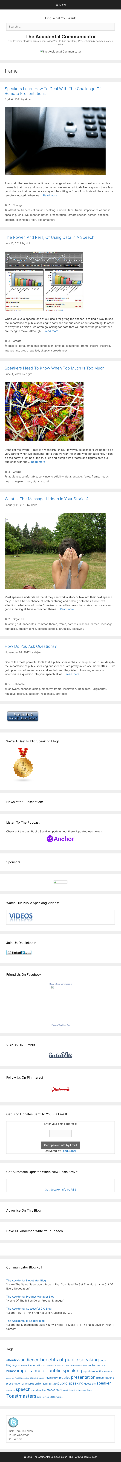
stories (52, 628)
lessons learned (89, 624)
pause (41, 1378)
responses (47, 693)
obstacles (11, 628)
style (84, 1390)
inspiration (69, 688)
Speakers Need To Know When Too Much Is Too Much (55, 368)
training (45, 1397)
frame (79, 210)
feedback (101, 1365)
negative (10, 693)
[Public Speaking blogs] (23, 781)
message (106, 624)
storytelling (68, 1390)
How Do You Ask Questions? (31, 646)
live (26, 214)
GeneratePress (88, 1456)
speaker (103, 214)
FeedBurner (69, 1150)
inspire (94, 345)
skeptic (45, 350)
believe (12, 345)
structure (77, 1390)
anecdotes (29, 624)
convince (44, 476)
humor (11, 1371)
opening (34, 1378)
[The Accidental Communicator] (60, 987)
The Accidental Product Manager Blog (30, 1296)
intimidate (84, 688)
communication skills (30, 1365)
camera (61, 210)
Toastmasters (46, 219)
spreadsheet (59, 350)
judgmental (99, 688)
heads (105, 476)
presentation (58, 214)
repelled (34, 350)
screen (92, 214)
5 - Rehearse (16, 684)
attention (14, 210)
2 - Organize (16, 619)
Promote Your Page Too (61, 1025)
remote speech (76, 214)
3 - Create (14, 340)
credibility (57, 476)
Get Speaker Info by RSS (60, 1189)
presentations (105, 1377)
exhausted (73, 345)
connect (26, 688)
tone (39, 1397)
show (27, 481)
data (22, 345)
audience (14, 476)
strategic (61, 693)
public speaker (50, 1384)
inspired (105, 345)
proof (24, 350)
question (34, 693)
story (59, 1389)
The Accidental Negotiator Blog (26, 1280)
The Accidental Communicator (60, 36)
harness (73, 624)
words (59, 1397)
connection (68, 1365)
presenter (35, 1383)
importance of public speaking (49, 1370)
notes (44, 214)
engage (60, 345)
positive (22, 693)
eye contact (89, 1365)
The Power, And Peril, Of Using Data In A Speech (49, 237)
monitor (35, 214)
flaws (87, 476)
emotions (79, 1365)
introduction (96, 1371)
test (33, 219)
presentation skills (17, 1383)
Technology (22, 219)
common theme (47, 624)
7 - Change (15, 205)
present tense (27, 628)
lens (20, 214)
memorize (10, 1378)
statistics (38, 481)
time (89, 1390)
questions (90, 1383)
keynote (108, 1371)
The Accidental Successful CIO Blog (29, 1308)
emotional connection (40, 345)
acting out (14, 624)
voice (53, 1396)
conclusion (47, 1365)
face (71, 210)
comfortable (29, 476)
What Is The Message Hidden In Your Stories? (47, 498)
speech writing (38, 1390)
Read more (50, 195)
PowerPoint (51, 1377)
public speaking (70, 1383)
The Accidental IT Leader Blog (25, 1320)
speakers (10, 1390)
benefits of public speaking (38, 210)
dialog (36, 688)
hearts (9, 481)
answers (13, 688)
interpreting (12, 350)
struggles (64, 628)
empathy (47, 688)
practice (64, 1377)
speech (9, 219)
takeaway (78, 628)
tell (47, 481)
